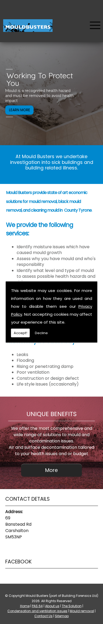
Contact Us (43, 616)
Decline (41, 332)
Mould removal (82, 611)
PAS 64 (37, 606)
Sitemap (62, 616)
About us (52, 606)
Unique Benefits (51, 414)
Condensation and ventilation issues (37, 611)
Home (25, 606)
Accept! (20, 332)
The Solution (72, 606)
